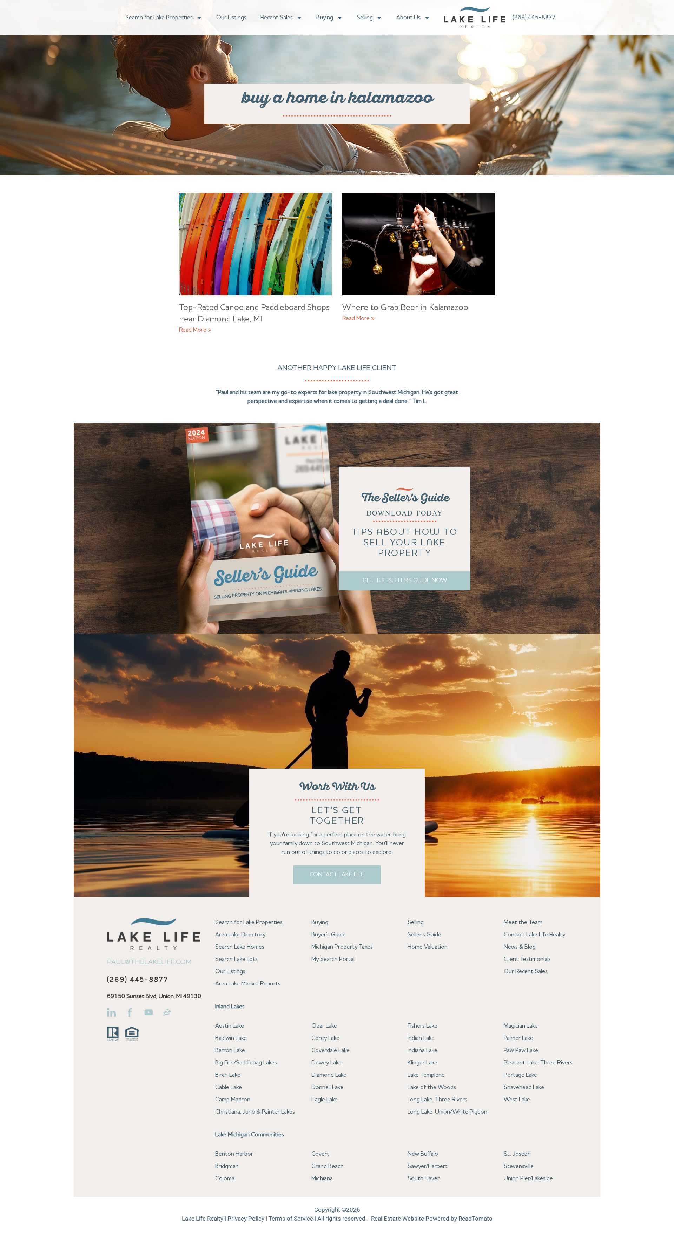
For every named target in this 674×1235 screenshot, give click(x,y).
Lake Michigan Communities (249, 1135)
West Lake (517, 1100)
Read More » (195, 330)
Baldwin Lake (231, 1038)
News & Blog (520, 947)
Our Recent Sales (526, 972)
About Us (408, 18)
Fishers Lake (422, 1026)
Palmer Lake (518, 1038)
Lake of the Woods (432, 1087)
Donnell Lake (327, 1087)
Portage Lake (520, 1075)
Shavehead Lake (524, 1087)
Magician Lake (521, 1026)
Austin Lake (229, 1026)
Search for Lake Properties (159, 18)
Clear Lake (324, 1026)
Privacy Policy (245, 1218)
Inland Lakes (230, 1007)
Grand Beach (327, 1166)
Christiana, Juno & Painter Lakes (255, 1112)
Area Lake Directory (240, 935)
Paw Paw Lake (521, 1051)
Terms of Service (291, 1218)
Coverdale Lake (330, 1051)
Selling (365, 18)
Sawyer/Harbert (428, 1166)
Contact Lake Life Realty (534, 935)
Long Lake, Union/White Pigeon (447, 1112)
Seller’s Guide (424, 935)
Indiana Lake (422, 1051)
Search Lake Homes (239, 947)
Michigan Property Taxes (342, 947)
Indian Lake (421, 1038)
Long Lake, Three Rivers (437, 1100)
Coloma (224, 1179)
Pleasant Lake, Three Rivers (538, 1063)
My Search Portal (333, 959)
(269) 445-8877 (534, 18)
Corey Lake (325, 1038)
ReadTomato (475, 1218)
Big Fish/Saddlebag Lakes (246, 1063)
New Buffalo (423, 1154)
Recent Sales (276, 18)
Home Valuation (428, 947)
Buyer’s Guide (328, 935)
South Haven (424, 1179)
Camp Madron (232, 1100)
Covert (320, 1154)
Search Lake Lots (236, 959)
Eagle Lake (324, 1100)
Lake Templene (426, 1075)
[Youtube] (148, 1012)
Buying (324, 18)
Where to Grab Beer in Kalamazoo (405, 308)
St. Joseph (517, 1154)
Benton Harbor (234, 1154)
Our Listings (231, 18)
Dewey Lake (326, 1063)
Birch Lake (227, 1075)
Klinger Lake (422, 1063)
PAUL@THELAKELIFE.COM (149, 962)
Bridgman (227, 1166)
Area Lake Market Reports (247, 984)
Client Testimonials (527, 959)
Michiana (322, 1179)
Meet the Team (523, 922)
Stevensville (519, 1166)
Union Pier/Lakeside (528, 1179)
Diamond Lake (328, 1075)
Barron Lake (230, 1051)
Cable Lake (228, 1087)
